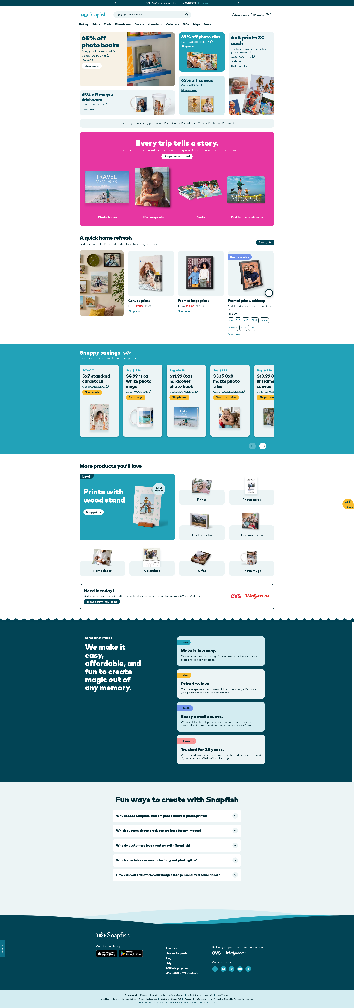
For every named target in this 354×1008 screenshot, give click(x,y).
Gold (252, 327)
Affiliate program (177, 968)
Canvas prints (139, 301)
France (143, 995)
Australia (209, 995)
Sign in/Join (242, 14)
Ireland (153, 995)
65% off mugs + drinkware (97, 97)
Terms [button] (116, 999)
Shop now (199, 3)
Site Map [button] (105, 999)
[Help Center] (267, 14)
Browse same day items (102, 601)
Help (168, 963)
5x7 (238, 320)
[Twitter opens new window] (249, 967)
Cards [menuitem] (107, 24)
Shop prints (93, 512)
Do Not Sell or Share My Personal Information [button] (232, 999)
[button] (177, 816)
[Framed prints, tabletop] (251, 273)
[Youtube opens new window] (241, 967)
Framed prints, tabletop (246, 301)
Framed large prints (193, 301)
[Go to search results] (186, 14)
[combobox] (152, 14)
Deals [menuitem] (207, 24)
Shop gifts (265, 242)
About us (171, 948)
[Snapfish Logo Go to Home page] (93, 15)
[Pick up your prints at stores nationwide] (216, 952)
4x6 (231, 320)
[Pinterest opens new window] (233, 967)
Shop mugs (135, 397)
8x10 (245, 320)
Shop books (179, 397)
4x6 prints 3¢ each (248, 40)
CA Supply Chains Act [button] (171, 999)
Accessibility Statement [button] (196, 999)
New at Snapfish (176, 953)
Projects (259, 14)
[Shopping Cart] (271, 14)
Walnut (233, 327)
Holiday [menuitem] (83, 24)
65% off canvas (197, 80)
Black (254, 320)
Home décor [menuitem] (155, 24)
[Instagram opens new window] (225, 967)
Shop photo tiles (226, 397)
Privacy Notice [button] (129, 999)
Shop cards (92, 392)
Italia (163, 995)
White (264, 320)
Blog (168, 958)
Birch (243, 327)
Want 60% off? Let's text (182, 973)
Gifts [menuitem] (186, 24)
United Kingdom (177, 995)
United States (194, 995)
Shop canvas (267, 397)
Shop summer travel (177, 156)
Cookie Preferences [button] (148, 999)
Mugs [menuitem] (196, 24)
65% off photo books (100, 41)
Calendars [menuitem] (172, 24)
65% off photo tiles (200, 37)
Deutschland (131, 995)
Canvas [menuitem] (139, 24)
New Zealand (223, 995)
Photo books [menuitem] (123, 24)
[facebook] (216, 967)
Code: (94, 55)
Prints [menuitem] (96, 24)
